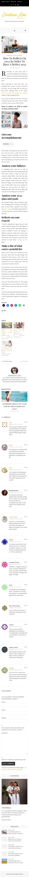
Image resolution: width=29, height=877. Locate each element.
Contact (19, 1)
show (11, 144)
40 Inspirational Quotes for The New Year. (19, 330)
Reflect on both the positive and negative (14, 93)
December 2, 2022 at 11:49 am (15, 492)
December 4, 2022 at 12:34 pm (15, 670)
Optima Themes (19, 874)
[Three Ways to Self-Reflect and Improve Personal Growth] (7, 325)
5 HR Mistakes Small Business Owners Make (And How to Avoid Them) (15, 847)
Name (4, 702)
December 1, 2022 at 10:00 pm (15, 424)
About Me (13, 1)
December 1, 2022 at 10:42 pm (15, 447)
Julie (10, 422)
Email (3, 710)
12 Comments (23, 361)
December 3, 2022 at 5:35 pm (15, 626)
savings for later (22, 240)
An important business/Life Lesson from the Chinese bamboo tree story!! (14, 406)
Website (4, 718)
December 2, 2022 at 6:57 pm (15, 564)
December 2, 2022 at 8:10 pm (15, 587)
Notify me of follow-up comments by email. (13, 759)
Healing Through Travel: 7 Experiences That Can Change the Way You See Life (15, 862)
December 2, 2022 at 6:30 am (15, 469)
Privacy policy (6, 1)
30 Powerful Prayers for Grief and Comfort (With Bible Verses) (15, 854)
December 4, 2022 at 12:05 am (15, 649)
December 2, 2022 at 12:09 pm (15, 518)
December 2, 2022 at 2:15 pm (15, 541)
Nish (10, 468)
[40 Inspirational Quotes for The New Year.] (19, 325)
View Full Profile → (7, 820)
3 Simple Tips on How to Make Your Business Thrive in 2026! (7, 350)
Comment (5, 733)
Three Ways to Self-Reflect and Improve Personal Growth (7, 331)
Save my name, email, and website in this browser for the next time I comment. (13, 729)
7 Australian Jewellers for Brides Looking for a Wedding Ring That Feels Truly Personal (15, 833)
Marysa (11, 668)
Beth (10, 445)
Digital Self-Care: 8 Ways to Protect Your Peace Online (14, 840)
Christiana (6, 807)
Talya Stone (13, 517)
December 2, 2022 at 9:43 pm (15, 607)
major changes (8, 209)
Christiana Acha (7, 361)
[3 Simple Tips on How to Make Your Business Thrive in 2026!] (7, 344)
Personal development (14, 55)
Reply (25, 422)
